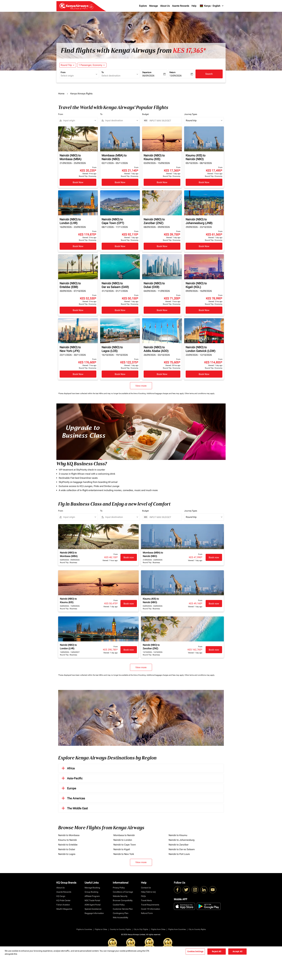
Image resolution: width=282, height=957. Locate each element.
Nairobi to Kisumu (178, 835)
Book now (129, 557)
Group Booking (91, 892)
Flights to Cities (101, 929)
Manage (153, 5)
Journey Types (190, 114)
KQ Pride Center (63, 900)
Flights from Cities (158, 929)
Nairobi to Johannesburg (181, 840)
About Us (165, 5)
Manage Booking (92, 887)
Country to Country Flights (120, 929)
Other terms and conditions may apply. (200, 393)
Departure (146, 72)
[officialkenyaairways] (195, 889)
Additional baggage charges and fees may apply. (166, 393)
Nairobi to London (122, 840)
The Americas (76, 798)
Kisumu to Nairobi (67, 840)
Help (194, 5)
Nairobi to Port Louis (179, 854)
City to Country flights (197, 929)
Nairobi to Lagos (66, 854)
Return (172, 72)
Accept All (237, 951)
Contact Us (146, 887)
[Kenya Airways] (177, 889)
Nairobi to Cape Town (124, 844)
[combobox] (78, 75)
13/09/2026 (175, 75)
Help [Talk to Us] (148, 892)
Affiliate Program (92, 896)
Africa (71, 768)
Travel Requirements (150, 904)
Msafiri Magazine (64, 909)
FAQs (143, 896)
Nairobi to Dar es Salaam (182, 849)
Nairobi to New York (123, 854)
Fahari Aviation (63, 904)
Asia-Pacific (75, 778)
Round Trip (66, 65)
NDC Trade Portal (92, 900)
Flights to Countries (84, 929)
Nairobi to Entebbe (68, 844)
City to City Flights (141, 929)
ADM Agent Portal (92, 904)
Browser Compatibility (122, 900)
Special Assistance (93, 909)
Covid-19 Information (150, 909)
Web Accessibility (120, 917)
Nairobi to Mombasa (68, 835)
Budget (145, 114)
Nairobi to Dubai (66, 849)
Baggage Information (94, 913)
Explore (143, 5)
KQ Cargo (60, 896)
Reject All (216, 951)
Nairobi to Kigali (121, 849)
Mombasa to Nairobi (124, 835)
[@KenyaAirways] (186, 889)
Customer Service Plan (123, 909)
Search (209, 73)
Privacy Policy (119, 887)
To (102, 72)
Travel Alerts (146, 900)
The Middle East (77, 808)
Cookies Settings (195, 951)
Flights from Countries (177, 929)
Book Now (78, 182)
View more (141, 862)
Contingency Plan (120, 913)
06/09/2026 (148, 75)
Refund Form (147, 913)
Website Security (120, 896)
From (63, 72)
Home (61, 93)
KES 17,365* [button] (189, 50)
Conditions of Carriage (123, 892)
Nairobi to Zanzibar (178, 844)
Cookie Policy (119, 904)
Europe (71, 788)
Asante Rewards (180, 5)
